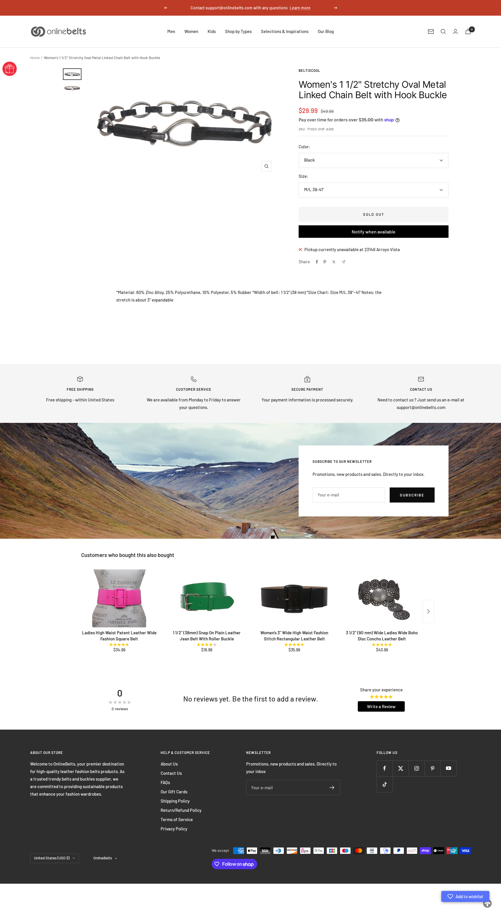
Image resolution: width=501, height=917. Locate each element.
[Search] (443, 31)
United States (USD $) (52, 858)
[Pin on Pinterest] (324, 262)
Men (171, 31)
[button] (465, 896)
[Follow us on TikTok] (385, 784)
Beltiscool (309, 70)
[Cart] (468, 31)
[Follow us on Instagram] (416, 768)
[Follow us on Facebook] (385, 768)
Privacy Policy (174, 828)
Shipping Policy (175, 800)
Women (191, 31)
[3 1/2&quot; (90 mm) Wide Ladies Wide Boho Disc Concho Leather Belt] (382, 598)
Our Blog (326, 31)
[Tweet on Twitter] (333, 262)
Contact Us (171, 773)
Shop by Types (238, 31)
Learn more (300, 7)
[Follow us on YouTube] (448, 768)
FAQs (165, 782)
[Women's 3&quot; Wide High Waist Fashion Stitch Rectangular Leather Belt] (294, 598)
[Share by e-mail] (343, 262)
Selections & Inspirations (284, 31)
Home (35, 57)
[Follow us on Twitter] (401, 768)
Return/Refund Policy (181, 810)
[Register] (332, 788)
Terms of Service (177, 819)
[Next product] (428, 611)
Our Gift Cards (174, 791)
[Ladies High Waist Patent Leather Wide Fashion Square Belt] (119, 598)
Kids (212, 31)
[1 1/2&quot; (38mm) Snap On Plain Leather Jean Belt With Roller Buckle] (206, 598)
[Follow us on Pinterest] (432, 768)
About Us (169, 763)
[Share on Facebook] (317, 262)
